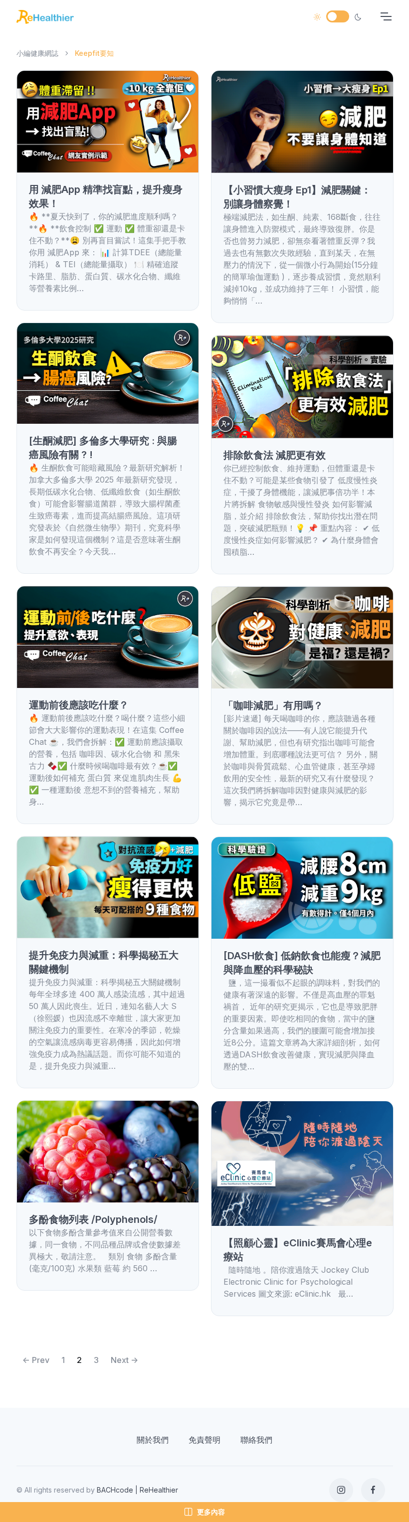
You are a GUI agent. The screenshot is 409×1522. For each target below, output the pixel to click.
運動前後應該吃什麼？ (79, 705)
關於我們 (153, 1440)
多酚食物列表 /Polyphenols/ (93, 1219)
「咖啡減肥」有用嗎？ (273, 705)
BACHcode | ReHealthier (137, 1490)
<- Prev (35, 1360)
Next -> (124, 1360)
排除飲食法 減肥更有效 (274, 455)
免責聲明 (204, 1440)
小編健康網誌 (37, 53)
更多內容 (211, 1512)
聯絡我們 (256, 1440)
